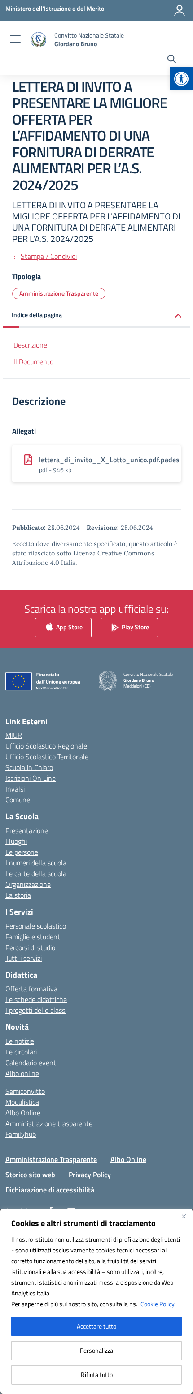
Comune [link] (17, 799)
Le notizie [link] (19, 1041)
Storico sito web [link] (30, 1174)
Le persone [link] (21, 852)
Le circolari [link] (21, 1051)
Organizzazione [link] (28, 884)
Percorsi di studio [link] (30, 947)
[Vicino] (183, 1216)
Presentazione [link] (26, 830)
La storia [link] (18, 895)
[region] (96, 1301)
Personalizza (96, 1350)
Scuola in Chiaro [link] (29, 767)
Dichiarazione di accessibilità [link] (49, 1189)
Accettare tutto (96, 1326)
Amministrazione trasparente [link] (48, 1123)
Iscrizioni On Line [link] (30, 778)
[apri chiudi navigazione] (15, 39)
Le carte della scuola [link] (35, 873)
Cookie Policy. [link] (157, 1303)
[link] (181, 78)
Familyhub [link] (20, 1134)
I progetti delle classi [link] (35, 1010)
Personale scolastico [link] (35, 926)
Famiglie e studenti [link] (33, 936)
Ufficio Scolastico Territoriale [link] (46, 756)
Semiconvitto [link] (25, 1091)
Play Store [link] (134, 626)
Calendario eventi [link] (31, 1062)
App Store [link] (69, 626)
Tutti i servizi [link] (23, 958)
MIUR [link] (13, 735)
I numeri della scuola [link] (35, 862)
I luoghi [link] (16, 841)
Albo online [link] (22, 1073)
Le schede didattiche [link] (36, 999)
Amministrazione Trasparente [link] (58, 293)
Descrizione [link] (30, 345)
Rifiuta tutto (97, 1374)
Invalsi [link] (15, 788)
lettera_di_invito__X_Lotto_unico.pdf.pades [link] (109, 459)
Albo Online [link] (22, 1112)
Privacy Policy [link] (90, 1174)
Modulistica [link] (22, 1102)
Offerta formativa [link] (31, 988)
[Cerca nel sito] (172, 60)
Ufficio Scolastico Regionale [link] (46, 745)
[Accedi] (179, 10)
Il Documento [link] (33, 361)
